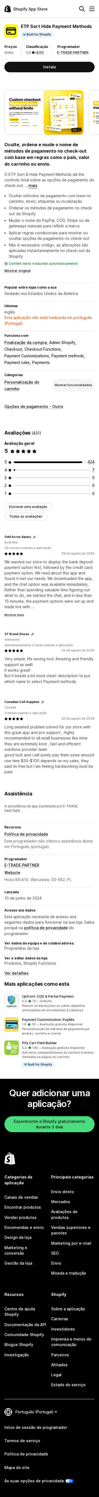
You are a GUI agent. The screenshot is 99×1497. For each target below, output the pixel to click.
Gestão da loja (18, 1263)
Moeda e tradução (68, 1273)
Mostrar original (17, 271)
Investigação (16, 1354)
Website (12, 872)
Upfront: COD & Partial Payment (48, 996)
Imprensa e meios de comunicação (71, 1342)
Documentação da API (25, 1324)
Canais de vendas (21, 1197)
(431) (39, 52)
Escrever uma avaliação (28, 507)
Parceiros (60, 1354)
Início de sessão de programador (35, 1427)
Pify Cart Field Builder (39, 1043)
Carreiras (59, 1318)
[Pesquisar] (82, 9)
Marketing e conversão (15, 1250)
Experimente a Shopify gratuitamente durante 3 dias (49, 1124)
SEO (55, 1253)
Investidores (63, 1329)
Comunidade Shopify (24, 1334)
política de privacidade (46, 927)
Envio (56, 1263)
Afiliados (59, 1364)
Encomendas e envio (24, 1227)
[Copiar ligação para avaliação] (34, 537)
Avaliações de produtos (64, 1214)
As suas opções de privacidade (34, 1480)
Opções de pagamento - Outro (33, 406)
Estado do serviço (68, 1384)
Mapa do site (16, 1467)
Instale (49, 67)
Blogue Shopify (18, 1344)
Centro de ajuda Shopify (19, 1311)
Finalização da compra (25, 342)
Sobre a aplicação (68, 1308)
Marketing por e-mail (71, 1243)
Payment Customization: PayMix (48, 1020)
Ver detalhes (16, 973)
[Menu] (92, 9)
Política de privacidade (26, 834)
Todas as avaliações (25, 516)
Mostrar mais (14, 615)
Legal (56, 1374)
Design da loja (17, 1237)
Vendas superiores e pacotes (70, 1230)
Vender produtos (20, 1217)
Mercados (60, 1201)
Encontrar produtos (22, 1207)
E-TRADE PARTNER (73, 52)
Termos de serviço (22, 1440)
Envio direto (62, 1191)
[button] (49, 1003)
